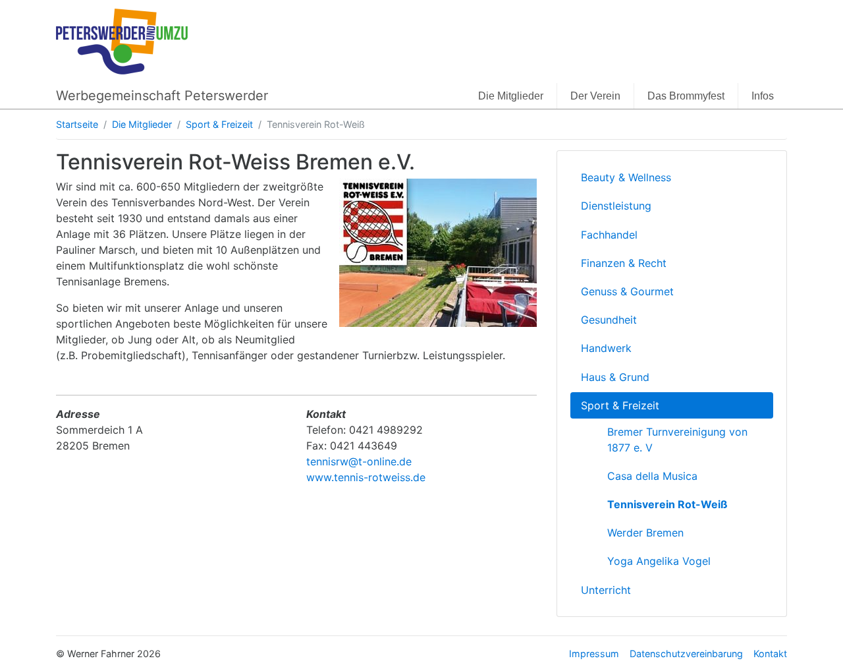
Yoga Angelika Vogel (659, 561)
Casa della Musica (652, 475)
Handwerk (606, 348)
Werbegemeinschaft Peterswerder (162, 95)
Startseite (77, 124)
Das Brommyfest (685, 96)
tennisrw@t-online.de (359, 461)
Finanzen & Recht (623, 263)
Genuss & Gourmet (627, 291)
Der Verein (595, 96)
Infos (762, 96)
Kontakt (770, 653)
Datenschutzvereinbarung (686, 653)
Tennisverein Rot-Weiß (667, 504)
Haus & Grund (615, 377)
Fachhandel (609, 234)
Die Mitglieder (510, 96)
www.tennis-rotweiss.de (365, 477)
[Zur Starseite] (122, 40)
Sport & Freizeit (219, 124)
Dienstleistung (616, 205)
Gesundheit (609, 319)
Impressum (594, 653)
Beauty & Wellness (626, 177)
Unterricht (606, 590)
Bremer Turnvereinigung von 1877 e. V (677, 439)
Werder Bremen (645, 532)
